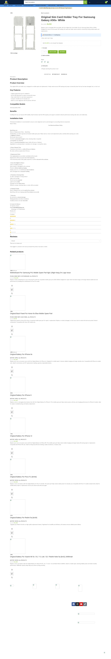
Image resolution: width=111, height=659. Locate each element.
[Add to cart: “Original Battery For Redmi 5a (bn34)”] (12, 533)
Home (56, 603)
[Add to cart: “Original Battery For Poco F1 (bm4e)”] (12, 494)
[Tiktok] (85, 604)
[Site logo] (6, 2)
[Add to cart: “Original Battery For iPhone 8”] (12, 412)
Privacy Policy (56, 612)
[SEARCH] (85, 2)
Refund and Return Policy (56, 617)
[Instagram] (77, 604)
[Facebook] (73, 604)
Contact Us (56, 607)
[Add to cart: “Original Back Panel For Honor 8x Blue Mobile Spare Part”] (12, 330)
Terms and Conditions (56, 622)
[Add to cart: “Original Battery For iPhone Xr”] (12, 453)
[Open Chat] (106, 654)
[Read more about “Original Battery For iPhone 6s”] (12, 371)
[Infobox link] (21, 590)
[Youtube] (81, 604)
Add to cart (53, 51)
